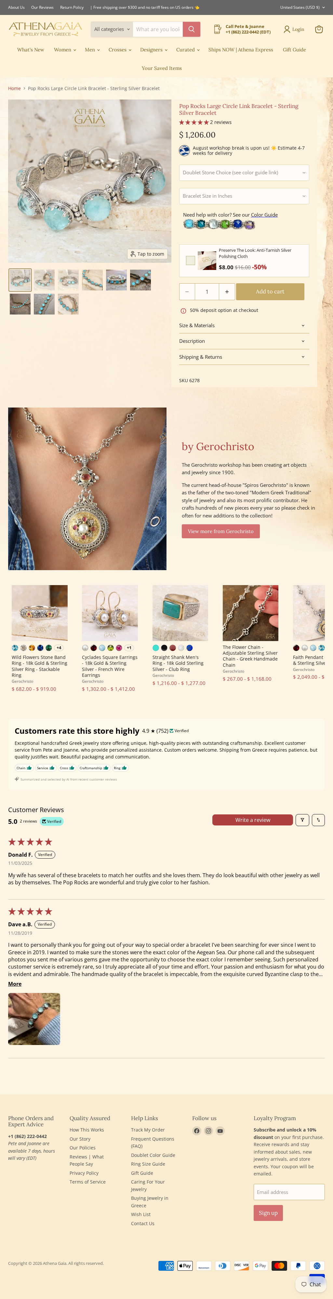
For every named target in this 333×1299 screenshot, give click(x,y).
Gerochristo (22, 681)
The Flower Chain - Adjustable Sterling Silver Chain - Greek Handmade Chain (250, 656)
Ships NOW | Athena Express (240, 50)
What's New (30, 50)
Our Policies (83, 1148)
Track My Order (148, 1130)
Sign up (268, 1212)
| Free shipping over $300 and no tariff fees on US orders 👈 (144, 7)
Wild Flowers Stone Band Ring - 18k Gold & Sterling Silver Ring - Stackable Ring (39, 666)
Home (14, 88)
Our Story (80, 1139)
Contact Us (142, 1223)
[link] (207, 261)
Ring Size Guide (148, 1164)
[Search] (191, 29)
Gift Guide (294, 50)
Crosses (118, 50)
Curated (186, 50)
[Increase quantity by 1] (227, 291)
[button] (20, 280)
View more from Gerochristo (221, 531)
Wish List (141, 1214)
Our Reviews (42, 7)
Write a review (252, 820)
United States (300, 7)
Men (90, 50)
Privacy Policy (84, 1173)
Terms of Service (88, 1182)
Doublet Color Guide (153, 1155)
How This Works (87, 1130)
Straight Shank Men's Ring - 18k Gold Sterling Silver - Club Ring (178, 663)
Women (63, 50)
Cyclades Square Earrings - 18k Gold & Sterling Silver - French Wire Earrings (110, 666)
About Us (16, 7)
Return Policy (72, 7)
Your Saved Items (162, 68)
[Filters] (302, 820)
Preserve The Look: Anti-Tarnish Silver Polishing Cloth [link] (255, 253)
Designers (152, 50)
